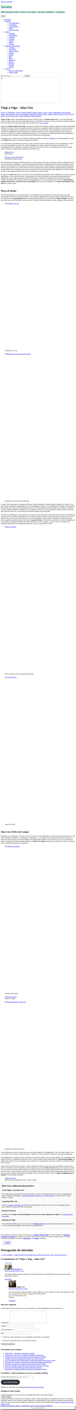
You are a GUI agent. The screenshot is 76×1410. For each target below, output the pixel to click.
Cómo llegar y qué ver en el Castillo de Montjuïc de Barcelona (24, 1355)
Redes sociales (13, 72)
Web (2, 1333)
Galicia (11, 42)
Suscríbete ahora (10, 1382)
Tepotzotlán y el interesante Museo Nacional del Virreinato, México (26, 1369)
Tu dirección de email (8, 1377)
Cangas (45, 112)
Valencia (11, 44)
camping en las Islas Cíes (16, 1205)
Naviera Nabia (49, 1196)
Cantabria (12, 37)
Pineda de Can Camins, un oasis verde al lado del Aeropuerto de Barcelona (28, 1362)
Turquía (11, 67)
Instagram (26, 1238)
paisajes (50, 114)
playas (8, 116)
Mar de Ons (39, 1196)
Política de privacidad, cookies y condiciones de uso (17, 1406)
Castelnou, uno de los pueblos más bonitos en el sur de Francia (24, 1359)
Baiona (35, 112)
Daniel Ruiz (37, 116)
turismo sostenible (24, 116)
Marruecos (12, 60)
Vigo (32, 116)
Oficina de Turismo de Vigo (38, 114)
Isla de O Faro (10, 114)
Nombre (4, 1326)
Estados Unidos (14, 51)
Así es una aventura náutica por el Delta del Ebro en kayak (23, 1367)
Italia (10, 56)
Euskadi (11, 40)
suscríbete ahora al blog (41, 1235)
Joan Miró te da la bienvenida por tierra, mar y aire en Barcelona (47, 1255)
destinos (12, 112)
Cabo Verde (12, 49)
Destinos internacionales (12, 46)
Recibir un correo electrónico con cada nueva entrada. (20, 1340)
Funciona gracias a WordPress (43, 1406)
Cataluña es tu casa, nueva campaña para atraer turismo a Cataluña (25, 1357)
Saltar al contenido (6, 1)
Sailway (52, 138)
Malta (10, 58)
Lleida (11, 28)
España (7, 32)
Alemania (12, 48)
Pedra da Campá (58, 114)
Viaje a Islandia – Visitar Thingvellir (13, 1255)
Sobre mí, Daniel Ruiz (16, 70)
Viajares (7, 69)
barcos (40, 112)
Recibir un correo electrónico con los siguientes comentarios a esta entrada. (26, 1337)
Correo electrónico (7, 1329)
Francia (11, 53)
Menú (3, 16)
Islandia (11, 55)
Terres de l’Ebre (14, 30)
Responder (8, 1279)
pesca (66, 114)
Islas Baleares (13, 35)
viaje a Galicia (43, 123)
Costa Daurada (13, 26)
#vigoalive (28, 112)
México (11, 62)
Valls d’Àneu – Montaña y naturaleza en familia (20, 1353)
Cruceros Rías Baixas (28, 1196)
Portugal (11, 65)
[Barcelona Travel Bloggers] (35, 1387)
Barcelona (8, 19)
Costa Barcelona (14, 23)
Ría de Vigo (14, 116)
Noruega (11, 63)
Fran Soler (16, 1269)
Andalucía (12, 33)
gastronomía (57, 112)
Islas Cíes (19, 114)
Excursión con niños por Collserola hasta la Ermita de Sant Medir (25, 1364)
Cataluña (7, 21)
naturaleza (25, 114)
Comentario (5, 1322)
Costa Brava (12, 25)
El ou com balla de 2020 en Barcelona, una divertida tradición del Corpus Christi (30, 1360)
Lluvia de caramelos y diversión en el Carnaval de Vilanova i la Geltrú (27, 1366)
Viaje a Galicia (20, 112)
